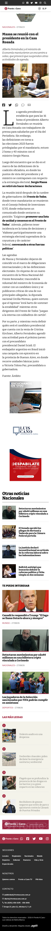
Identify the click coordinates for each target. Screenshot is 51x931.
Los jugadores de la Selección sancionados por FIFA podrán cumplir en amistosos (25, 700)
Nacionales (8, 27)
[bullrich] (9, 571)
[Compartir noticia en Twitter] (10, 105)
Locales (5, 856)
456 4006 (26, 903)
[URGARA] (9, 806)
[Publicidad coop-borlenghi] (25, 18)
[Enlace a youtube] (36, 3)
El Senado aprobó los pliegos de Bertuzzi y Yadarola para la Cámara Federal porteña (32, 532)
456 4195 (17, 903)
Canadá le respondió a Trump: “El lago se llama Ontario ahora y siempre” (25, 617)
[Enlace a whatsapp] (23, 3)
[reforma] (9, 551)
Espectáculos (7, 864)
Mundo (6, 623)
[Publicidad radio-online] (25, 397)
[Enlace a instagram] (40, 3)
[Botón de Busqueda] (45, 2)
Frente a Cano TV (25, 879)
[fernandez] (25, 81)
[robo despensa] (9, 736)
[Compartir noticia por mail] (29, 105)
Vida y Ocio (38, 860)
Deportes (7, 708)
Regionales (16, 856)
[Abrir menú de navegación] (6, 3)
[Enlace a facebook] (27, 3)
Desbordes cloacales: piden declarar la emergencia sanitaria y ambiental (33, 759)
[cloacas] (9, 759)
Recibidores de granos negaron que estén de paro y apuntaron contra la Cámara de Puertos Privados (34, 806)
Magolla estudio (24, 926)
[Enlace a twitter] (32, 3)
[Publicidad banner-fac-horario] (25, 824)
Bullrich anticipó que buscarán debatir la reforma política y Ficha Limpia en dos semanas (31, 571)
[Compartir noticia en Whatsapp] (16, 105)
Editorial (16, 860)
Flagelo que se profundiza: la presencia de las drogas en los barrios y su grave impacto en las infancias (34, 782)
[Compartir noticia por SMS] (22, 105)
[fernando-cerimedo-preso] (9, 512)
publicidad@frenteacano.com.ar (17, 895)
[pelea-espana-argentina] (25, 682)
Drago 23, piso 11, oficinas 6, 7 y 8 (17, 907)
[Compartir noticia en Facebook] (3, 105)
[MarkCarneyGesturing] (25, 601)
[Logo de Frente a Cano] (13, 8)
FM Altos (39, 879)
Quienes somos (8, 879)
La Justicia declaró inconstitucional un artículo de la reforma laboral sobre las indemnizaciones (34, 551)
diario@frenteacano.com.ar (16, 899)
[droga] (9, 783)
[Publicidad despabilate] (25, 465)
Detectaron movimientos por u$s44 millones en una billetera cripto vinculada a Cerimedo (33, 512)
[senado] (9, 532)
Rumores (27, 860)
